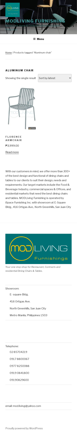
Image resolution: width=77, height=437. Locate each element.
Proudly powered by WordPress (24, 428)
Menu (40, 39)
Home (8, 52)
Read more (12, 152)
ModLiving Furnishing (35, 21)
